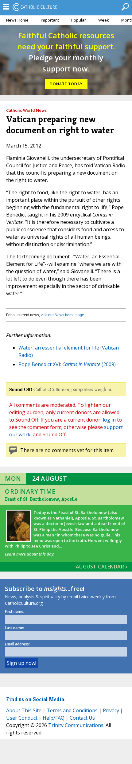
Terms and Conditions (72, 710)
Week (103, 20)
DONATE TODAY (66, 84)
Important (50, 20)
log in (109, 419)
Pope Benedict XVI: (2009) (67, 364)
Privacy (111, 710)
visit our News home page (62, 315)
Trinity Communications (75, 725)
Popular (78, 20)
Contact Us (82, 717)
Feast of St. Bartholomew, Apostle (41, 499)
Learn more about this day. (29, 554)
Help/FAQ (53, 717)
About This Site (23, 710)
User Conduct (21, 717)
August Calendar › (101, 566)
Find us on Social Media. (35, 699)
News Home (17, 20)
